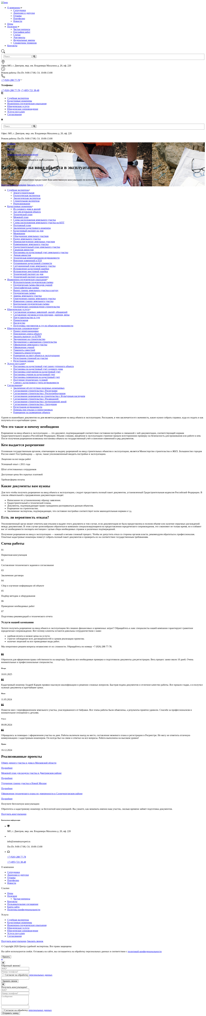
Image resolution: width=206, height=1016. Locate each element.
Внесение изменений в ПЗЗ (27, 260)
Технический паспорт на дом (28, 274)
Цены (10, 24)
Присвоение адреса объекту (27, 333)
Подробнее (7, 768)
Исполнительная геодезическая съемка (33, 282)
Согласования (14, 114)
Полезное (12, 26)
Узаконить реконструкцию (27, 352)
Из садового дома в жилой (27, 209)
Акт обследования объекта (27, 211)
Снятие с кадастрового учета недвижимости (36, 382)
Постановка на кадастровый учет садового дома (38, 369)
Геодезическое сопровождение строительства (36, 306)
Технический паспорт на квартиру (31, 277)
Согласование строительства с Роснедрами (35, 390)
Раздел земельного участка (27, 239)
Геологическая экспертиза (26, 195)
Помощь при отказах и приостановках (33, 409)
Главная (11, 143)
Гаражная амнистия (23, 249)
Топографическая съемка (26, 287)
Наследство (19, 323)
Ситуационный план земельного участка (34, 266)
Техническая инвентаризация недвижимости (36, 258)
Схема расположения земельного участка (34, 220)
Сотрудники (13, 872)
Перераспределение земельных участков (34, 241)
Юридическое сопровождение (22, 109)
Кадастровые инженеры (19, 101)
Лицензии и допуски (18, 875)
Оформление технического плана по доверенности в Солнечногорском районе (41, 793)
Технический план (22, 214)
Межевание (19, 233)
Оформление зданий (23, 347)
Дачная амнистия (22, 255)
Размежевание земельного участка (31, 244)
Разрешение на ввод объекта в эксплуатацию (36, 355)
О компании (14, 7)
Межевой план (21, 217)
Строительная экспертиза (26, 201)
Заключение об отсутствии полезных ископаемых (39, 388)
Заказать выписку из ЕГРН (27, 336)
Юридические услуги (18, 106)
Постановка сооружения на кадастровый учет (36, 371)
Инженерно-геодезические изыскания (26, 103)
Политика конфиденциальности (23, 909)
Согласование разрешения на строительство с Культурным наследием (49, 396)
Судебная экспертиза (18, 98)
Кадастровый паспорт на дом (28, 230)
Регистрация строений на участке (30, 358)
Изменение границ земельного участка (33, 301)
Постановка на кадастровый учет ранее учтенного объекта (43, 366)
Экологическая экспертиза (27, 198)
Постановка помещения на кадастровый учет (36, 377)
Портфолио (13, 880)
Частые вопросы (21, 898)
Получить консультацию (13, 185)
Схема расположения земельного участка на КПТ (38, 222)
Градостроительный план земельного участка (36, 247)
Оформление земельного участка (30, 344)
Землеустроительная (23, 192)
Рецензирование (21, 203)
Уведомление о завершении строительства (35, 342)
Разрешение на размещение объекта (31, 412)
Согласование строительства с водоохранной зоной (40, 401)
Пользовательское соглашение (22, 904)
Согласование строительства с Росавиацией (36, 399)
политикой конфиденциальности (145, 951)
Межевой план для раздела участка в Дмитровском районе (31, 773)
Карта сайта (13, 907)
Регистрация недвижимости (27, 407)
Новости (11, 883)
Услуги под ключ (16, 111)
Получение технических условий (30, 380)
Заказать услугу (35, 185)
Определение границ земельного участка (34, 298)
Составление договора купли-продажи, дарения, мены (41, 315)
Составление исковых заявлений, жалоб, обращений (40, 312)
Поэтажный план (22, 225)
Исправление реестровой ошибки (30, 271)
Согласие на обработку (28, 975)
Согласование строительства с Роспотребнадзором (39, 393)
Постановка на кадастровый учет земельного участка (40, 252)
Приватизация (20, 320)
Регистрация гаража (23, 361)
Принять (6, 957)
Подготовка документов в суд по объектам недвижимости (43, 325)
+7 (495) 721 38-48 (30, 90)
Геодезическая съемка (24, 293)
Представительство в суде (26, 317)
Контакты (12, 45)
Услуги (10, 149)
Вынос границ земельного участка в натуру (35, 290)
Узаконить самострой (24, 350)
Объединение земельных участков (31, 236)
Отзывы (11, 877)
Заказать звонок (35, 941)
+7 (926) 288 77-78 (10, 80)
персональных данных (40, 975)
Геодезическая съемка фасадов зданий (32, 285)
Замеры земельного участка (27, 296)
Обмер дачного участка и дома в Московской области (28, 763)
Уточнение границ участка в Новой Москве (24, 783)
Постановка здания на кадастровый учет (34, 374)
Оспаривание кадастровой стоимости (32, 263)
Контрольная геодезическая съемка (31, 304)
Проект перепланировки (26, 331)
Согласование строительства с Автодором (35, 404)
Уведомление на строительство (29, 339)
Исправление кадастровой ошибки (31, 268)
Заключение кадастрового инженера (32, 228)
